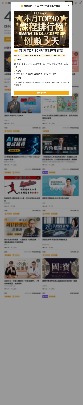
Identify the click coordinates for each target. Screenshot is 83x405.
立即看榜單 (41, 93)
